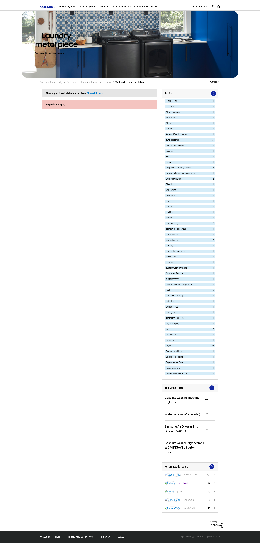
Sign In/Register (200, 6)
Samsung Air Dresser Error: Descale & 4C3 (183, 429)
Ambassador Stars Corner (146, 6)
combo (169, 218)
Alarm (169, 123)
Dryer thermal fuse (174, 362)
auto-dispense (172, 140)
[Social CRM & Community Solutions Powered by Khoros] (216, 524)
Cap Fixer (170, 201)
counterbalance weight (176, 251)
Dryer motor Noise (174, 351)
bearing (169, 151)
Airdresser (170, 117)
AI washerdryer (173, 112)
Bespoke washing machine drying (182, 400)
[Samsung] (47, 6)
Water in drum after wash (181, 414)
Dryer (168, 346)
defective (170, 301)
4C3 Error (170, 106)
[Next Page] (213, 93)
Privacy (105, 537)
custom (169, 262)
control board (172, 234)
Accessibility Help (50, 537)
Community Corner (88, 6)
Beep (168, 156)
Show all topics (95, 93)
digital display (172, 323)
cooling (169, 245)
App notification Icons (176, 134)
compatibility (172, 223)
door (168, 329)
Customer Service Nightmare (179, 284)
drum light (171, 340)
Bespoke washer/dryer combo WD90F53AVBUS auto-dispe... (184, 447)
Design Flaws (172, 307)
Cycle (168, 290)
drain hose (171, 334)
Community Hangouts (121, 6)
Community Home (67, 6)
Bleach (169, 184)
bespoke (170, 162)
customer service (173, 279)
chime (169, 206)
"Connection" (172, 101)
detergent (170, 312)
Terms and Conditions (81, 537)
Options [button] (214, 81)
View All (190, 388)
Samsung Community (51, 82)
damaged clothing (174, 295)
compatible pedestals (176, 229)
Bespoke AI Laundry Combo (178, 167)
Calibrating (171, 190)
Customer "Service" (174, 273)
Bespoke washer (173, 179)
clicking (169, 212)
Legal (121, 537)
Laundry (107, 82)
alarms (169, 129)
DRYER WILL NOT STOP (176, 373)
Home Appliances (89, 82)
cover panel (171, 256)
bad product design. (175, 145)
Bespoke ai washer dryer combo (180, 173)
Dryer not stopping (174, 357)
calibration (171, 195)
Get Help (104, 6)
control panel (172, 240)
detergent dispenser (175, 318)
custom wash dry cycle (176, 268)
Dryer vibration (173, 368)
